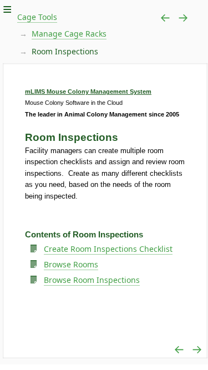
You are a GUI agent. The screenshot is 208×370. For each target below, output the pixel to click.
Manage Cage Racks (69, 33)
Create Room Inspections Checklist (108, 249)
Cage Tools (37, 17)
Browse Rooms (71, 264)
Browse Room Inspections (92, 280)
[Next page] (183, 17)
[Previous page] (165, 17)
